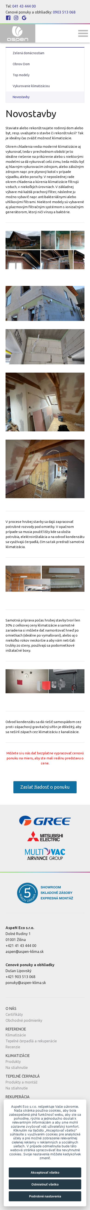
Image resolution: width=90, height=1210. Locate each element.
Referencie (16, 1029)
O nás (11, 1008)
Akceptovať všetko (45, 1172)
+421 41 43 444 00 (21, 946)
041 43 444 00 (24, 6)
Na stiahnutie (17, 1067)
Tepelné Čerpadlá (23, 1076)
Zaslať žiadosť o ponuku (45, 787)
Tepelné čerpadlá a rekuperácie (31, 1041)
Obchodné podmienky (24, 1020)
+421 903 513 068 (20, 977)
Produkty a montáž (22, 1082)
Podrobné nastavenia (45, 1196)
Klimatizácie (16, 1035)
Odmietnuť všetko (45, 1184)
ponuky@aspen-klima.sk (26, 983)
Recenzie (13, 1047)
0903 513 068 (64, 12)
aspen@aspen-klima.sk (25, 951)
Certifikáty (14, 1014)
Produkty (13, 1061)
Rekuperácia (18, 1097)
